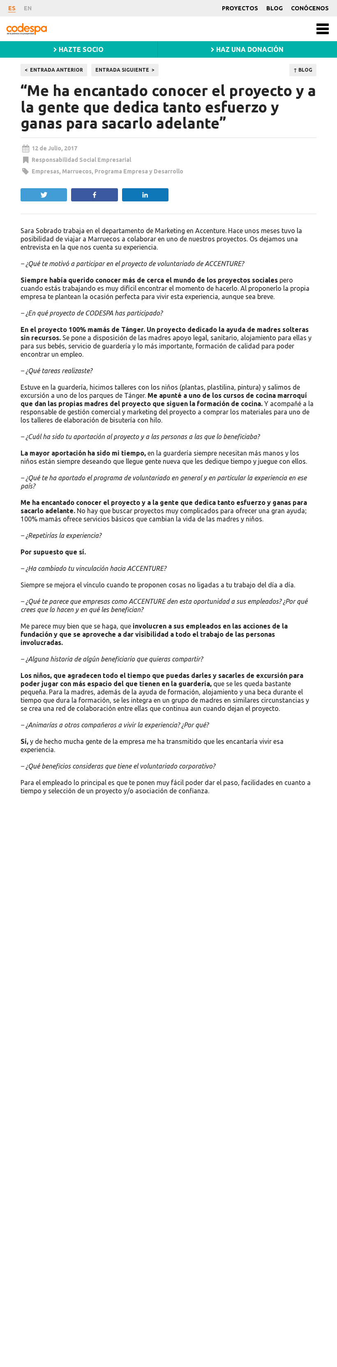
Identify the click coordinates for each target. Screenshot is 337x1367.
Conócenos (310, 8)
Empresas (45, 171)
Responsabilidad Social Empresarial (81, 160)
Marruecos (77, 171)
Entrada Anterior (56, 69)
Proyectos (240, 8)
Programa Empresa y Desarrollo (139, 171)
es (12, 8)
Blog (274, 8)
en (28, 8)
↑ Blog (302, 69)
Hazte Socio (80, 49)
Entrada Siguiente (122, 69)
